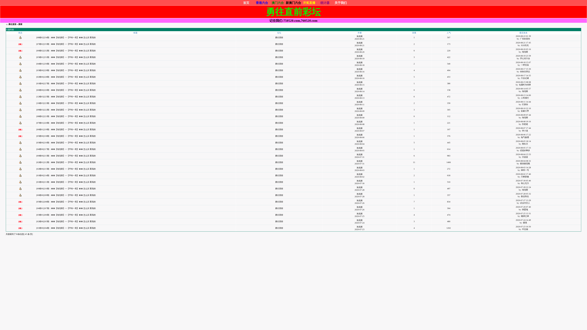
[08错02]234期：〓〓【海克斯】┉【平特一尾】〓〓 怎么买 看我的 (66, 37)
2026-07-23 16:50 (523, 227)
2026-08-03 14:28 (523, 167)
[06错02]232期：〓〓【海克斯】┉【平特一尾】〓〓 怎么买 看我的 (66, 51)
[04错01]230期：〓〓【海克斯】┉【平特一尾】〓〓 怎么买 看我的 (66, 64)
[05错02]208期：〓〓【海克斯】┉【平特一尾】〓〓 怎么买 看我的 (66, 202)
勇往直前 (12, 24)
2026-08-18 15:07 (523, 62)
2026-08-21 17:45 (523, 43)
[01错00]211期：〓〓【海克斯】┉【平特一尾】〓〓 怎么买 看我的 (66, 182)
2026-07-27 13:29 (523, 200)
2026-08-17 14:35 (523, 75)
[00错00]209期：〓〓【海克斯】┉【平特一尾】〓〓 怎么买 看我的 (66, 195)
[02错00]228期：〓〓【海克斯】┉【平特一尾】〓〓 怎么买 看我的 (66, 77)
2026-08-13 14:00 (523, 95)
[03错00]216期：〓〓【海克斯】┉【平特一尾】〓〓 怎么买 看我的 (66, 142)
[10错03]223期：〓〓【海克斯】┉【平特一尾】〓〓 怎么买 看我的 (66, 103)
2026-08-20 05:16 (523, 49)
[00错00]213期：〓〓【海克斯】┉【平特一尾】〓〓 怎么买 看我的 (66, 156)
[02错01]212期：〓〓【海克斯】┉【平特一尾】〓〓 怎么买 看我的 (66, 162)
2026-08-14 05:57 (523, 89)
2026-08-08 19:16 (523, 121)
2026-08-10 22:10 (523, 108)
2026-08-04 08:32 (523, 161)
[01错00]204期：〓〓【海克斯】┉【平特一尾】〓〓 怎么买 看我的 (66, 228)
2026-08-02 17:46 (523, 174)
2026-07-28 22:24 (523, 187)
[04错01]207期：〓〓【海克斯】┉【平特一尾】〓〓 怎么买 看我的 (66, 208)
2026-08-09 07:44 (523, 115)
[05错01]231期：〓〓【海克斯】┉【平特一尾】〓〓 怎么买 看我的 (66, 57)
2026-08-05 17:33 (523, 148)
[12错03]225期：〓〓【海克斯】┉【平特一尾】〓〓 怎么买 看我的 (66, 96)
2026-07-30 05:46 (523, 181)
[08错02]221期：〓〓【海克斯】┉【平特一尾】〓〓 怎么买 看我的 (66, 116)
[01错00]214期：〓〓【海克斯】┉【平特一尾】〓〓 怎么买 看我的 (66, 175)
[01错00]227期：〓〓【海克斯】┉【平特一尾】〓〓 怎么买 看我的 (66, 83)
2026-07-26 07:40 (523, 207)
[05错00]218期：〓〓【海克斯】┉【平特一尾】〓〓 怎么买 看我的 (66, 136)
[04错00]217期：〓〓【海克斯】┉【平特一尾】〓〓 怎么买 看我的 (66, 149)
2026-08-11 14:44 (523, 102)
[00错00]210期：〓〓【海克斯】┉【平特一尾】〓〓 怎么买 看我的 (66, 188)
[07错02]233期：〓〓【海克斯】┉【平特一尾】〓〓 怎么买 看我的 (66, 44)
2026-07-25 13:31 (523, 213)
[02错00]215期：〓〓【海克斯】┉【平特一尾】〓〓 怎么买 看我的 (66, 169)
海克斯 (360, 36)
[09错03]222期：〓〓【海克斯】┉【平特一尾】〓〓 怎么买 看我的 (66, 110)
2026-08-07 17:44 (523, 128)
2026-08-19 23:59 (523, 56)
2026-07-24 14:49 (523, 220)
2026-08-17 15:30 (523, 69)
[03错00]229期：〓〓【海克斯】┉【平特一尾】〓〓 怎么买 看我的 (66, 70)
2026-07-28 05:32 (523, 194)
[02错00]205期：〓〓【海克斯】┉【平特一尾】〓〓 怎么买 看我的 (66, 221)
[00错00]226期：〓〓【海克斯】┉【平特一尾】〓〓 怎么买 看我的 (66, 90)
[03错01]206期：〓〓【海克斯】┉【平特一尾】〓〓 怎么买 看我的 (66, 215)
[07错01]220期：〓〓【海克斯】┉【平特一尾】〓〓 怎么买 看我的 (66, 123)
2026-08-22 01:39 (523, 36)
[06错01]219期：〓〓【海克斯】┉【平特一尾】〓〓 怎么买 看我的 (66, 129)
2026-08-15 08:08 (523, 82)
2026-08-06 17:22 (523, 135)
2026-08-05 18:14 (523, 141)
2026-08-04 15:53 (523, 154)
